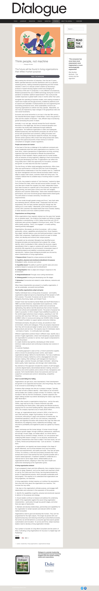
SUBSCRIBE (79, 21)
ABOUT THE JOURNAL (66, 21)
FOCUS (15, 21)
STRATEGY (56, 21)
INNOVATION (32, 21)
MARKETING (48, 21)
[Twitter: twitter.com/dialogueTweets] (82, 588)
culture (18, 543)
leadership (24, 543)
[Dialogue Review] (39, 9)
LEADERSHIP (23, 21)
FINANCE (40, 21)
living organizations (32, 543)
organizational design (44, 543)
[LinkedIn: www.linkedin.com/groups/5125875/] (85, 588)
